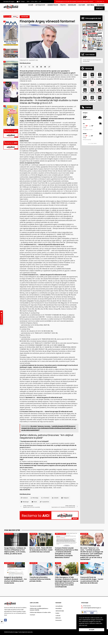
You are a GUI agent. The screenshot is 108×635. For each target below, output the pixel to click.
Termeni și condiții (35, 606)
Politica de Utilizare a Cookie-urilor (40, 612)
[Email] (45, 66)
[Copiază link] (49, 66)
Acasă (30, 5)
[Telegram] (37, 66)
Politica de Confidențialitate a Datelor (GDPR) (39, 609)
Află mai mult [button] (83, 625)
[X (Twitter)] (29, 66)
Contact (99, 8)
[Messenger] (41, 66)
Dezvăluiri (72, 5)
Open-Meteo (94, 143)
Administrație (52, 5)
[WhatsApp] (25, 66)
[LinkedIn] (33, 66)
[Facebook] (21, 66)
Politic (63, 5)
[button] (92, 37)
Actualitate (40, 5)
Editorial (90, 5)
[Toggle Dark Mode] (2, 621)
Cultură (81, 5)
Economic (100, 5)
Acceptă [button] (91, 629)
